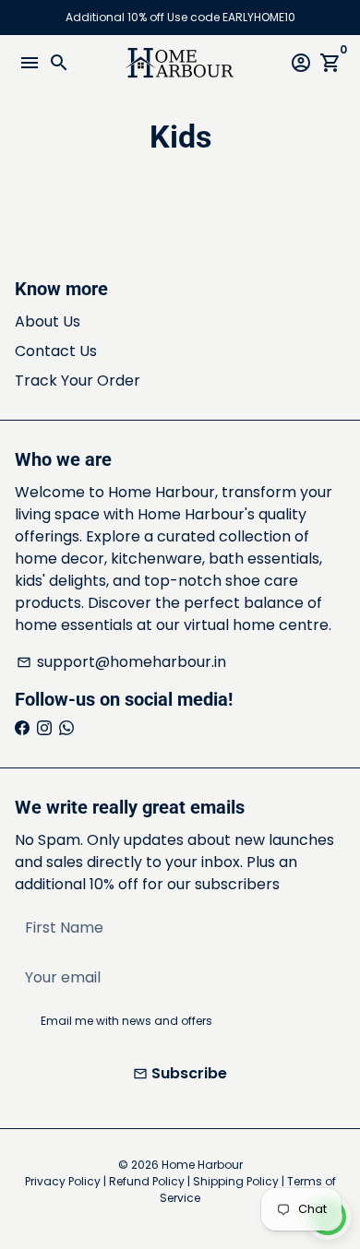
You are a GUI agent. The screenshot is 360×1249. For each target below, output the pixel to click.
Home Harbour (202, 1164)
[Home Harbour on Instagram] (44, 728)
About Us (47, 321)
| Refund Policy (144, 1181)
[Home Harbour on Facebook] (22, 728)
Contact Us (56, 351)
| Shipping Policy (233, 1181)
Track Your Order (77, 380)
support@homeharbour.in (121, 661)
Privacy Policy (63, 1181)
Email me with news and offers (126, 1021)
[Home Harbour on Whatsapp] (66, 728)
